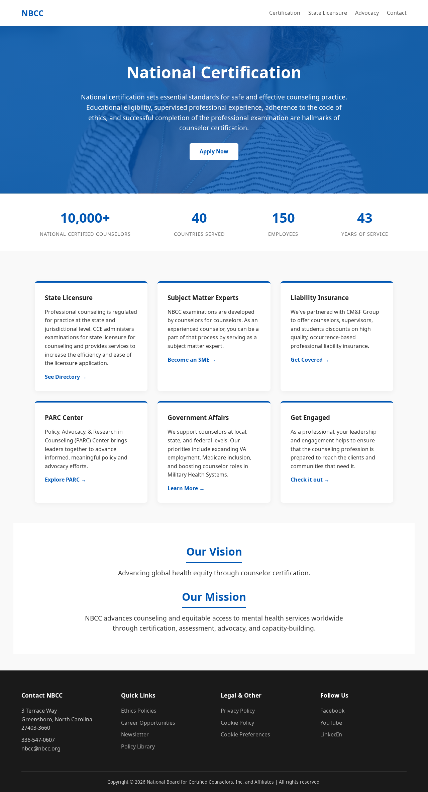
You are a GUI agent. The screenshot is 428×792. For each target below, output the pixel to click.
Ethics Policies (138, 710)
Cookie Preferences (245, 734)
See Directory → (66, 376)
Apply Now (214, 151)
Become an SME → (192, 359)
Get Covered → (310, 359)
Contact (397, 12)
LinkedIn (331, 734)
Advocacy (367, 12)
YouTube (331, 722)
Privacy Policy (238, 710)
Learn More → (186, 488)
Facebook (332, 710)
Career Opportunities (148, 722)
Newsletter (135, 734)
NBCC (32, 12)
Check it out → (310, 479)
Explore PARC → (65, 479)
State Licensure (327, 12)
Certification (284, 12)
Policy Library (138, 746)
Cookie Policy (237, 722)
